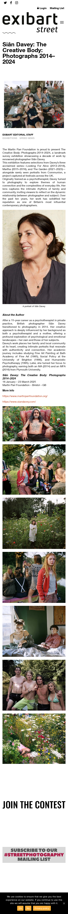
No (28, 908)
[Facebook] (11, 2)
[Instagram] (16, 2)
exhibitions (9, 138)
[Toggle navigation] (62, 22)
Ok (20, 908)
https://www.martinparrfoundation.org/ (25, 395)
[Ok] (64, 903)
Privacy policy (42, 908)
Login (43, 8)
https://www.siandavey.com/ (19, 401)
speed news (26, 138)
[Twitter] (5, 2)
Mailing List (57, 8)
